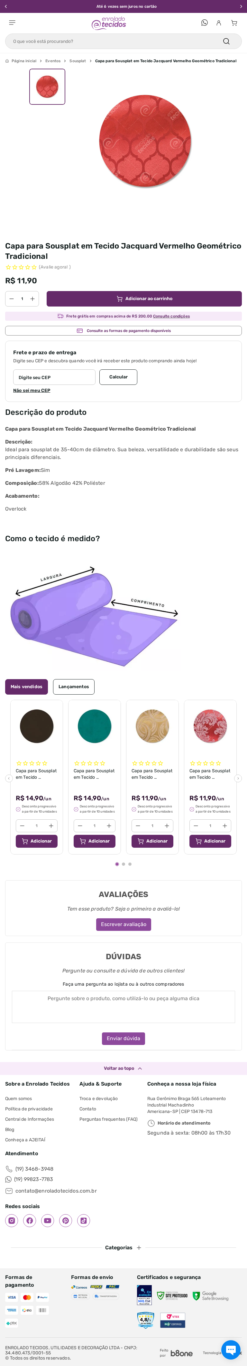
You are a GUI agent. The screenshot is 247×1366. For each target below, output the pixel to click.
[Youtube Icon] (47, 1220)
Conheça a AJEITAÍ (25, 1140)
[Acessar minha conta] (218, 23)
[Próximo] (238, 778)
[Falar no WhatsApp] (204, 23)
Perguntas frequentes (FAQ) (108, 1119)
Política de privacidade (29, 1109)
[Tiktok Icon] (83, 1220)
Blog (9, 1129)
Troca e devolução (98, 1098)
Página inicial (24, 61)
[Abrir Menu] (12, 23)
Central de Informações (29, 1119)
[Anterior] (9, 778)
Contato (87, 1109)
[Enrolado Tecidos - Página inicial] (109, 23)
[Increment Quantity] (32, 298)
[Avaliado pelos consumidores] (144, 1295)
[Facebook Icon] (29, 1220)
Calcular (118, 377)
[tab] (117, 864)
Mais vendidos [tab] (26, 686)
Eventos (52, 61)
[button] (47, 87)
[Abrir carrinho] (234, 23)
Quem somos (18, 1098)
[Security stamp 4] (145, 1321)
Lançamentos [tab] (74, 686)
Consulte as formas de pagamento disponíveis (129, 330)
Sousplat (77, 61)
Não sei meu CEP (31, 390)
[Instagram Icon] (11, 1220)
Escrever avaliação (123, 924)
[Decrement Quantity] (11, 298)
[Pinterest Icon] (65, 1220)
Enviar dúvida (123, 1038)
